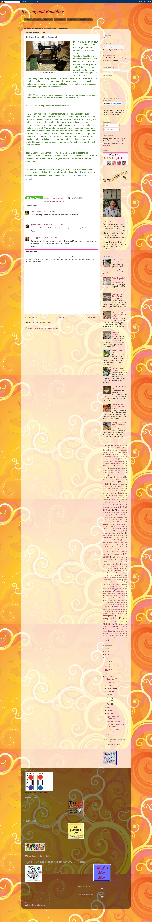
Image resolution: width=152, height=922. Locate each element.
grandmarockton (37, 225)
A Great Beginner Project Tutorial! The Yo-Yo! (119, 314)
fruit (123, 504)
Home (28, 20)
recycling (110, 586)
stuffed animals (120, 604)
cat (123, 472)
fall (111, 497)
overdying (116, 564)
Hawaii (122, 519)
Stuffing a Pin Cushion (116, 333)
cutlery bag (106, 488)
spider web (121, 602)
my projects (115, 554)
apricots (112, 452)
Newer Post (31, 317)
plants (114, 577)
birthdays (121, 461)
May (108, 701)
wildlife (112, 635)
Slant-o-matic (109, 600)
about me (106, 445)
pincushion (118, 575)
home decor (116, 528)
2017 (107, 657)
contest (105, 486)
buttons (105, 472)
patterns (110, 571)
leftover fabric (107, 537)
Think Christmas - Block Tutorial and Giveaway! (118, 406)
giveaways (115, 512)
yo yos (105, 640)
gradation (112, 515)
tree (115, 621)
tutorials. (105, 626)
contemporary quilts (118, 484)
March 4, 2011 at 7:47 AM (48, 238)
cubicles (121, 486)
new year (119, 561)
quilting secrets (114, 584)
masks (122, 546)
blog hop (106, 466)
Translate (119, 50)
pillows (120, 573)
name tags (120, 557)
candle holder (114, 472)
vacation (124, 626)
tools (125, 619)
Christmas (117, 477)
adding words (119, 445)
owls (123, 564)
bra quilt (112, 468)
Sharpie (122, 595)
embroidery (114, 495)
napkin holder (108, 559)
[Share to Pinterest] (81, 198)
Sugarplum (106, 607)
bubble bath (121, 468)
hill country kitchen (117, 526)
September (111, 688)
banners (124, 454)
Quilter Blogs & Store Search (37, 905)
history (64, 201)
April (109, 704)
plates (120, 577)
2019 (107, 651)
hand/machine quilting (110, 519)
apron (119, 452)
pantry (105, 566)
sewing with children (111, 595)
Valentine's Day (110, 629)
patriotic (116, 568)
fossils (122, 502)
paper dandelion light (117, 566)
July (108, 695)
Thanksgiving (120, 616)
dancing (115, 488)
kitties (104, 535)
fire (104, 502)
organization (106, 564)
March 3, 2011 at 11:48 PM (53, 225)
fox (117, 504)
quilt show (116, 582)
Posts (107, 125)
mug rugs (115, 551)
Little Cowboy (113, 542)
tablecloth (106, 613)
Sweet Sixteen (115, 609)
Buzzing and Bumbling (42, 11)
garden (113, 507)
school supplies (122, 588)
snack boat (120, 600)
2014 (107, 667)
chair (104, 475)
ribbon (121, 586)
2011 (107, 676)
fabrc (122, 495)
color (114, 482)
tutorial (106, 623)
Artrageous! (107, 145)
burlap (112, 470)
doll (104, 491)
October (110, 685)
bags (106, 454)
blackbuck (106, 463)
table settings (119, 611)
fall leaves (118, 497)
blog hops (120, 466)
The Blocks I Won (113, 729)
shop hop (115, 598)
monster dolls (107, 549)
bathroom (108, 456)
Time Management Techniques (113, 717)
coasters (117, 479)
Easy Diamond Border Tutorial (117, 295)
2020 (107, 648)
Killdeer (113, 533)
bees (104, 459)
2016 (107, 661)
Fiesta (123, 499)
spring (105, 604)
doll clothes (111, 491)
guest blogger (109, 517)
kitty (111, 535)
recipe (124, 584)
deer (122, 488)
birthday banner (108, 461)
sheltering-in (106, 598)
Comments (109, 129)
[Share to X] (77, 198)
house (125, 528)
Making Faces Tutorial (117, 351)
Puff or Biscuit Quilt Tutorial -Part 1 (118, 261)
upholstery (114, 626)
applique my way (112, 450)
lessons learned (108, 540)
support (105, 609)
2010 (107, 734)
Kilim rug (105, 533)
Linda (33, 238)
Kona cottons (120, 535)
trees (122, 621)
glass (123, 512)
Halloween (120, 517)
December (111, 679)
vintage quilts (120, 631)
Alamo (105, 448)
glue (104, 515)
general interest (55, 201)
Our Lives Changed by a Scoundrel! (115, 725)
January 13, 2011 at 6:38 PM (45, 211)
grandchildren (122, 515)
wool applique (120, 638)
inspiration (108, 531)
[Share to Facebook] (79, 198)
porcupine (117, 579)
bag (125, 452)
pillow (104, 573)
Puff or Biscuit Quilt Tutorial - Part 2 (118, 279)
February (110, 710)
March (109, 707)
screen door (120, 591)
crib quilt (113, 486)
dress (111, 493)
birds (122, 459)
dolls (119, 491)
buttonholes (120, 470)
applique (124, 448)
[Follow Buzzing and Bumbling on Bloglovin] (112, 104)
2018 (107, 654)
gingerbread (106, 512)
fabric (105, 497)
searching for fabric (109, 593)
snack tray (106, 602)
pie (123, 570)
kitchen (121, 533)
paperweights (107, 568)
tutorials (121, 624)
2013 (107, 670)
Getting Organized (113, 721)
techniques (107, 616)
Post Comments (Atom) (43, 322)
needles (120, 559)
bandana (115, 454)
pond (109, 579)
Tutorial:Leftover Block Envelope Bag (119, 369)
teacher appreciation (118, 613)
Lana (33, 211)
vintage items (107, 631)
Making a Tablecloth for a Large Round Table (119, 424)
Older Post (92, 317)
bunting (105, 470)
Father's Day (114, 499)
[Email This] (73, 198)
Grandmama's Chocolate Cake (79, 20)
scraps (108, 591)
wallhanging (117, 633)
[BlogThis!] (75, 198)
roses (113, 589)
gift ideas (121, 510)
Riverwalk (106, 588)
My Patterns (59, 20)
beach (116, 456)
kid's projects (120, 531)
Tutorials (37, 20)
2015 (107, 664)
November (111, 682)
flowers (115, 502)
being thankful (113, 459)
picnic (118, 570)
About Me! (48, 20)
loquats (114, 546)
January (110, 713)
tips (114, 618)
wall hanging (107, 633)
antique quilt (114, 448)
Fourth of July (107, 504)
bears (122, 456)
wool (111, 638)
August (109, 691)
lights (117, 540)
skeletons (124, 598)
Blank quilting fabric (117, 463)
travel (108, 621)
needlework (106, 561)
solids (114, 602)
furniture (105, 507)
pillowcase (112, 573)
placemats (106, 577)
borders (105, 468)
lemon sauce (120, 537)
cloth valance (107, 479)
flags (109, 502)
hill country (107, 522)
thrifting (105, 619)
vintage (121, 629)
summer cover (119, 606)
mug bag (116, 549)
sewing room (122, 593)
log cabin (120, 544)
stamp (111, 604)
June (109, 698)
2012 (107, 673)
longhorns (106, 546)
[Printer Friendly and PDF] (34, 198)
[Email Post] (68, 198)
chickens (113, 475)
